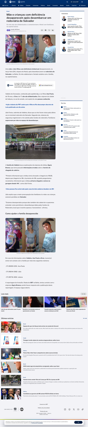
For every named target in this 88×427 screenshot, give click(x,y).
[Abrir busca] (67, 1)
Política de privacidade (44, 407)
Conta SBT (76, 2)
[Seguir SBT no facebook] (69, 409)
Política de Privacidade (37, 422)
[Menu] (82, 1)
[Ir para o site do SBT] (22, 409)
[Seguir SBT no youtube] (78, 409)
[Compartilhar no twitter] (49, 30)
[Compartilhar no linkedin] (52, 30)
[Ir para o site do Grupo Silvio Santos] (11, 409)
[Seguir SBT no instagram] (65, 409)
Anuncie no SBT (44, 404)
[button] (11, 306)
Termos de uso (43, 411)
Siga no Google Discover (46, 85)
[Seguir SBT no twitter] (74, 409)
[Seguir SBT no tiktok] (83, 409)
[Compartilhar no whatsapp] (42, 30)
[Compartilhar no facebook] (45, 30)
